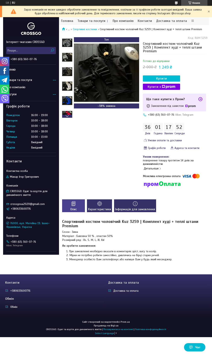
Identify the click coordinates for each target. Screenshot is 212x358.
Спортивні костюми (85, 29)
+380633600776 (20, 291)
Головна (67, 21)
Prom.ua (125, 321)
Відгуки (11, 94)
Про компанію (123, 21)
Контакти (145, 21)
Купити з (154, 87)
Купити (161, 78)
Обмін (13, 307)
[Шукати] (52, 50)
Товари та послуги (91, 21)
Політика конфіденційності (150, 329)
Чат (197, 347)
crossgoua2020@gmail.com (27, 204)
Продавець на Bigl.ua (106, 325)
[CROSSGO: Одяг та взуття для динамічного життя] (31, 28)
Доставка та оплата (171, 21)
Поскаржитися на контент (118, 329)
